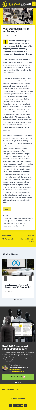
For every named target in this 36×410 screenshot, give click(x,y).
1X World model (8, 237)
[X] (10, 405)
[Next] (30, 278)
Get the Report (18, 377)
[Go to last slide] (5, 278)
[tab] (14, 299)
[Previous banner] (3, 324)
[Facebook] (21, 405)
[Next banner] (33, 324)
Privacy (5, 389)
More (7, 209)
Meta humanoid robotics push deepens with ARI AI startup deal (18, 286)
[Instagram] (18, 405)
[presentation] (18, 269)
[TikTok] (25, 405)
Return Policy (14, 389)
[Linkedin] (14, 405)
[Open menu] (34, 4)
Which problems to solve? (27, 238)
